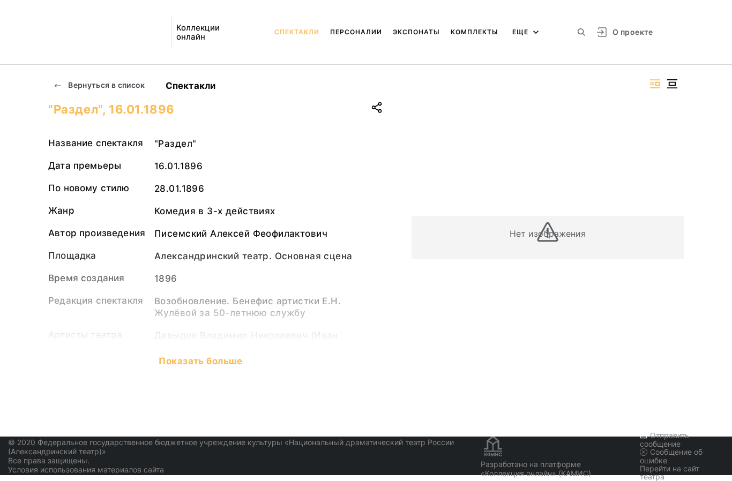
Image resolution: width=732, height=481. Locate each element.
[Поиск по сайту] (581, 32)
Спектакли (296, 32)
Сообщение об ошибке (671, 456)
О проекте (633, 31)
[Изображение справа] (654, 84)
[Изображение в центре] (672, 84)
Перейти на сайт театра (669, 472)
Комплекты (474, 32)
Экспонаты (416, 32)
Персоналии (356, 32)
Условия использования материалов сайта (86, 469)
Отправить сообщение (664, 439)
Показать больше (200, 361)
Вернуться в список (105, 84)
